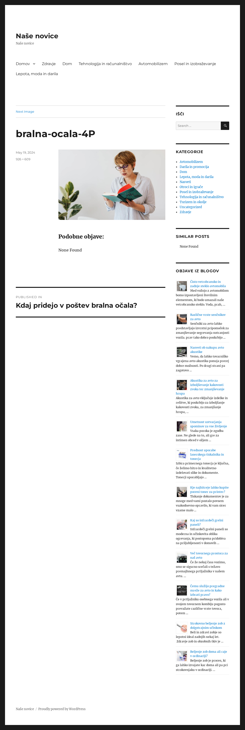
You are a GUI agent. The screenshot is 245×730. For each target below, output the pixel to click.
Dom (67, 63)
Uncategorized (191, 207)
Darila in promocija (194, 167)
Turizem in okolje (193, 202)
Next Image (25, 111)
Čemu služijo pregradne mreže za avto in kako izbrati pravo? (207, 590)
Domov (23, 63)
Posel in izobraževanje (195, 63)
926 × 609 (23, 159)
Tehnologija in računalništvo (105, 63)
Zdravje (49, 63)
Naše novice (37, 36)
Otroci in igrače (191, 187)
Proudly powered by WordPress (62, 709)
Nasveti (185, 182)
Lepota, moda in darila (37, 74)
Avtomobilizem (153, 63)
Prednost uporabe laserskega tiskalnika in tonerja (207, 454)
